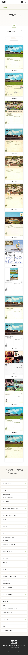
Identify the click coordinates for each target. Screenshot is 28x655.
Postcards (9, 6)
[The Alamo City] (3, 2)
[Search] (22, 2)
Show (8, 38)
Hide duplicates (14, 41)
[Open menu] (25, 2)
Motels (16, 6)
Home (2, 6)
